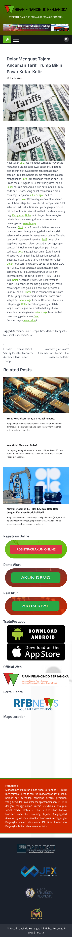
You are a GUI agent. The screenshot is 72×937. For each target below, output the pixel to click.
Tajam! (24, 335)
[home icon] (7, 39)
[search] (66, 39)
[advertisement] (36, 27)
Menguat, (60, 331)
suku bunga (36, 195)
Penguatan (18, 215)
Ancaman (17, 331)
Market (50, 331)
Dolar (22, 163)
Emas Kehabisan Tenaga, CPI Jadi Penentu (31, 418)
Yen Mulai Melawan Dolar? (22, 445)
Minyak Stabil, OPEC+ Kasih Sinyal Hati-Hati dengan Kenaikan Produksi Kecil (32, 510)
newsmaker (29, 320)
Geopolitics (38, 331)
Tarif (24, 179)
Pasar (10, 187)
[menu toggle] (16, 39)
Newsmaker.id (11, 335)
